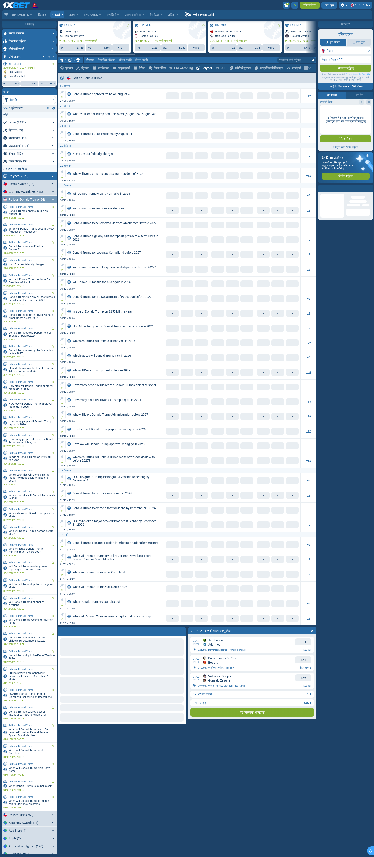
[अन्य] (307, 68)
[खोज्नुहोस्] (313, 60)
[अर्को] (53, 56)
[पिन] (62, 92)
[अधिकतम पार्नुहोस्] (53, 33)
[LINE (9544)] (61, 60)
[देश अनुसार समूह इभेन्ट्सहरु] (53, 108)
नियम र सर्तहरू (351, 83)
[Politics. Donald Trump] (78, 60)
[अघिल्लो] (43, 56)
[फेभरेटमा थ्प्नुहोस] (53, 64)
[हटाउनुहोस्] (181, 630)
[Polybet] (70, 60)
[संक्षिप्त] (53, 176)
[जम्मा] (294, 5)
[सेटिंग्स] (344, 5)
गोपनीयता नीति (364, 83)
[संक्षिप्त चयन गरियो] (48, 108)
